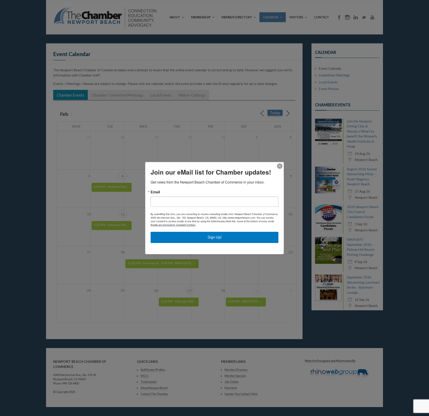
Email (155, 192)
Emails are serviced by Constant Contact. (173, 224)
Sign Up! (214, 237)
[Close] (279, 166)
